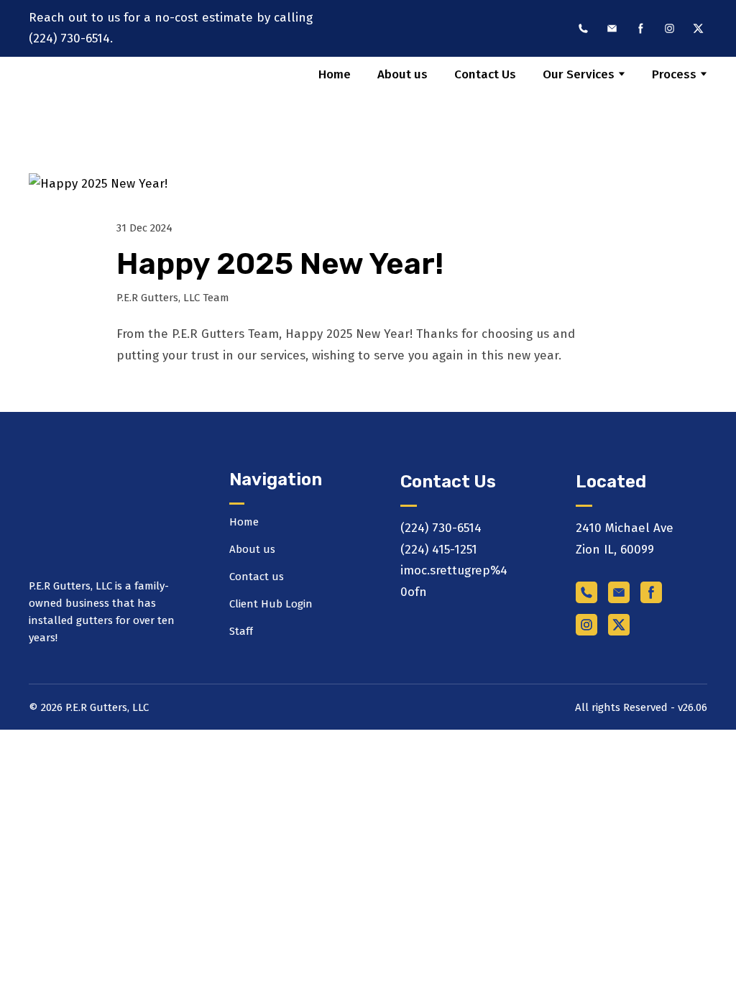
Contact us (256, 576)
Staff (241, 631)
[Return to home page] (92, 103)
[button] (583, 28)
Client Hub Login (271, 603)
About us (402, 74)
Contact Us (485, 74)
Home (334, 74)
